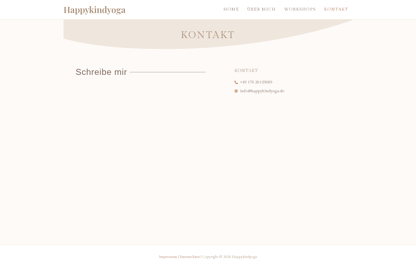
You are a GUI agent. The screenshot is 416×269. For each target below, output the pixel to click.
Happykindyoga (95, 9)
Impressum (168, 257)
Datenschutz (190, 257)
